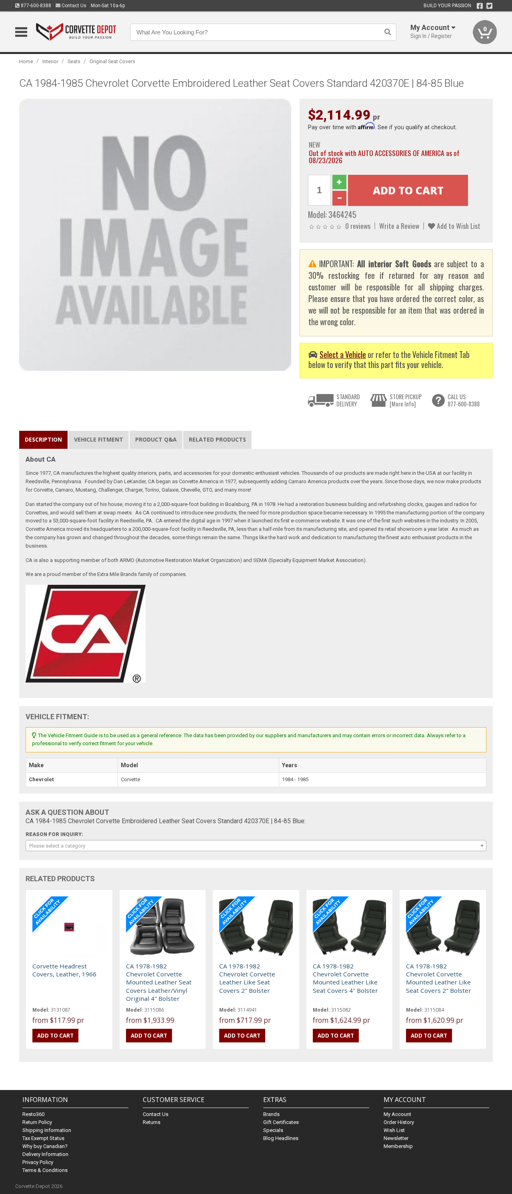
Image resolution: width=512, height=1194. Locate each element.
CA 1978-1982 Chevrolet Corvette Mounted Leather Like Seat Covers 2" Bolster (438, 978)
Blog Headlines (280, 1138)
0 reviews (357, 225)
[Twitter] (489, 6)
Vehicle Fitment (98, 439)
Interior (50, 61)
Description (43, 439)
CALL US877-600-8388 (464, 400)
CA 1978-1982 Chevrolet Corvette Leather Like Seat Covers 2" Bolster (247, 978)
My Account (397, 1114)
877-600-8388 (35, 5)
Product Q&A (156, 439)
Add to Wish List (457, 225)
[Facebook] (480, 6)
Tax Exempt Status (43, 1138)
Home (26, 61)
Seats (74, 61)
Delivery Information (45, 1154)
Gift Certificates (281, 1122)
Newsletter (396, 1138)
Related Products (217, 439)
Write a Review (399, 225)
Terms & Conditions (45, 1170)
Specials (273, 1130)
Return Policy (37, 1122)
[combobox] (256, 845)
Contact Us (73, 5)
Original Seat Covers (112, 61)
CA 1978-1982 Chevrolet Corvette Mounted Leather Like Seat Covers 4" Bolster (345, 978)
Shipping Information (46, 1130)
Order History (399, 1122)
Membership (398, 1146)
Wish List (394, 1130)
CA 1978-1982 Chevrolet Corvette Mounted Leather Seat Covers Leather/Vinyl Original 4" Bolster (159, 982)
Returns (151, 1122)
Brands (271, 1114)
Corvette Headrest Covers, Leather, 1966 (64, 970)
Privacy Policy (37, 1162)
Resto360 (33, 1114)
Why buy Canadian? (45, 1146)
